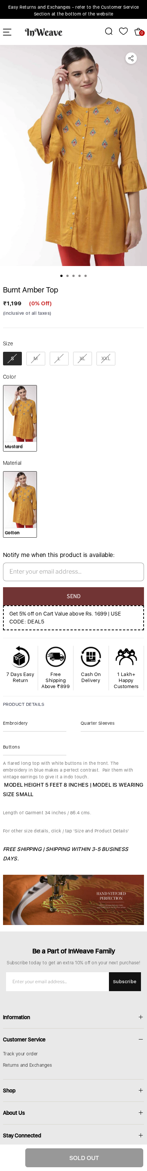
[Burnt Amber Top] (73, 155)
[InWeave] (44, 32)
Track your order (20, 1054)
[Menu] (7, 32)
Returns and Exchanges (27, 1065)
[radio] (12, 358)
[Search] (104, 31)
